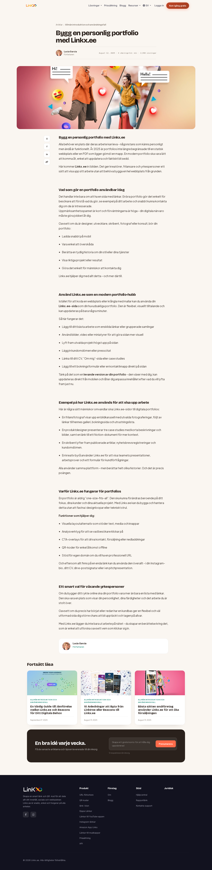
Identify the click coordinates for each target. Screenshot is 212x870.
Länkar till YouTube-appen (91, 816)
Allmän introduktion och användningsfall (85, 24)
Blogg (123, 5)
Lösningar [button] (94, 5)
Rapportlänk (142, 800)
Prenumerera (166, 743)
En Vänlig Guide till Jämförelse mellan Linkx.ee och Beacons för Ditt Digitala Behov (51, 710)
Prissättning (110, 5)
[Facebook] (26, 814)
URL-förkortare (86, 795)
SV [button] (147, 5)
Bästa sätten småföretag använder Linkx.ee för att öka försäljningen (158, 710)
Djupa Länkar (85, 811)
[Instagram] (33, 814)
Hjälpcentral (141, 795)
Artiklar (59, 24)
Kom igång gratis (177, 5)
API (81, 843)
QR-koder (84, 800)
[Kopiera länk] (47, 162)
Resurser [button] (133, 5)
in (47, 154)
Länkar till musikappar (89, 832)
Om (109, 795)
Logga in (159, 5)
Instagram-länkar (87, 822)
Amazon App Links (88, 827)
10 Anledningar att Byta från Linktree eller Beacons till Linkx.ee (103, 710)
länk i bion (84, 805)
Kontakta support (144, 805)
